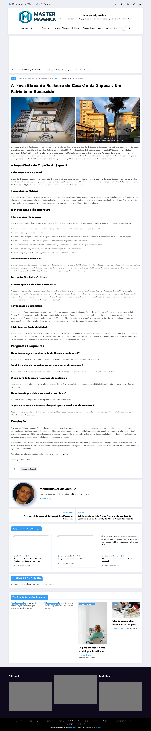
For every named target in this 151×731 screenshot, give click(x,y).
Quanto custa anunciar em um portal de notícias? (117, 560)
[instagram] (134, 4)
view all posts (45, 499)
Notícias (87, 720)
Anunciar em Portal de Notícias (55, 27)
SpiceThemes (97, 727)
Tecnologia (90, 604)
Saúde (82, 604)
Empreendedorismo (19, 604)
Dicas (115, 604)
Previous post (68, 512)
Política (97, 720)
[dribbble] (128, 4)
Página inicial (27, 27)
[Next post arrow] (139, 515)
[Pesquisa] (124, 28)
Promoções (107, 720)
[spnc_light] (130, 28)
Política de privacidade (92, 27)
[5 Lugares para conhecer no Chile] (75, 544)
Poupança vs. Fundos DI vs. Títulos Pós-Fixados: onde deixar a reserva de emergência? (28, 560)
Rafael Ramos (20, 556)
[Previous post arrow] (11, 515)
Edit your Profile (77, 494)
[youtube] (140, 4)
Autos (30, 720)
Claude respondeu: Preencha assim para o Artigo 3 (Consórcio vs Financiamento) (125, 622)
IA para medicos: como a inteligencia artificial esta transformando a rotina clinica (92, 649)
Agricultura (19, 720)
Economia (50, 720)
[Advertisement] (75, 53)
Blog (13, 79)
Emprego (61, 720)
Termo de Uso (111, 27)
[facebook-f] (122, 4)
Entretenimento (74, 720)
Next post (81, 512)
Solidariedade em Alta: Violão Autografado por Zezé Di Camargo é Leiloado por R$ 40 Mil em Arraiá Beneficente (105, 517)
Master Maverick (94, 15)
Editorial (76, 27)
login (29, 584)
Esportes (39, 720)
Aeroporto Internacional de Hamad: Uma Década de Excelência (48, 517)
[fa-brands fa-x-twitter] (115, 4)
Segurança (69, 723)
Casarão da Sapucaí (27, 79)
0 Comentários (79, 79)
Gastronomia (121, 720)
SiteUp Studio (72, 727)
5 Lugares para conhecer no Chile (71, 559)
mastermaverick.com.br (46, 79)
